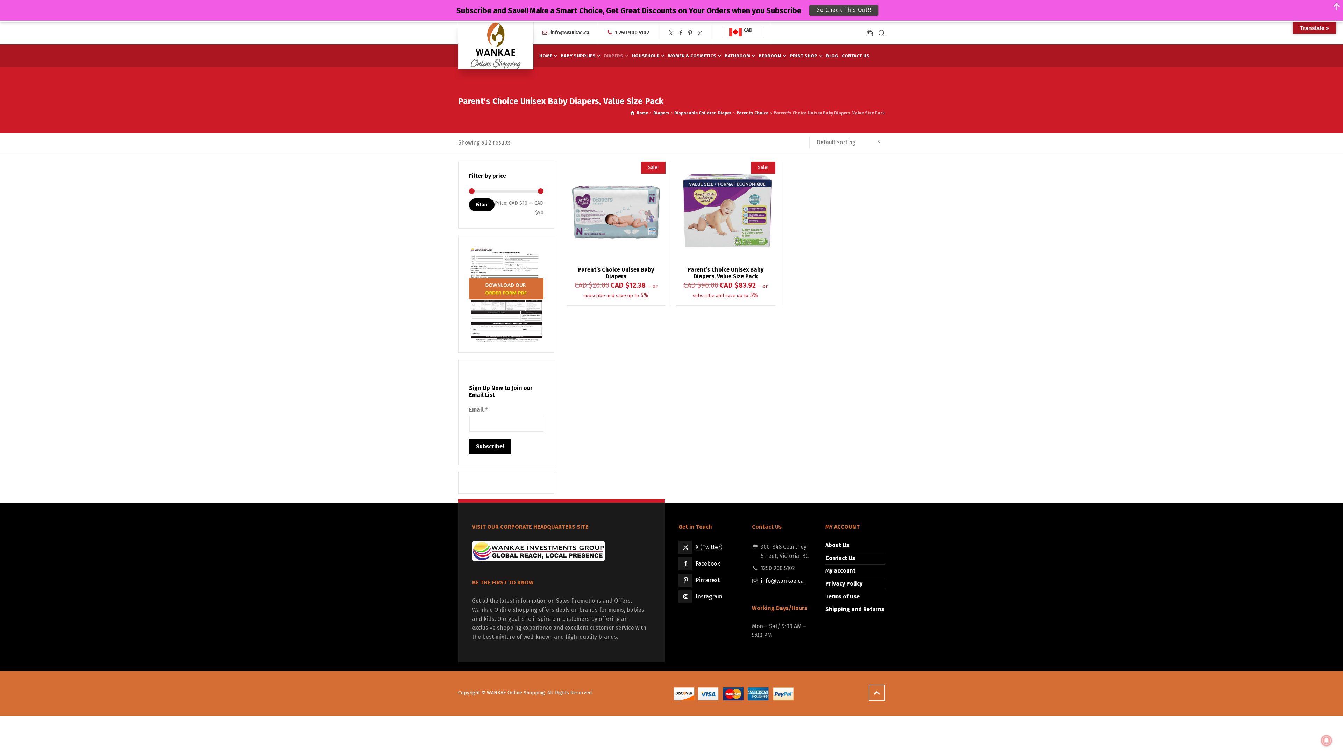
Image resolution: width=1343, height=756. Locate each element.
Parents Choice (752, 113)
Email (478, 409)
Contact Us (840, 558)
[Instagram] (700, 33)
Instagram (709, 596)
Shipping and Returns (854, 609)
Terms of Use (842, 596)
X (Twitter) (709, 547)
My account (840, 570)
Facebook (708, 563)
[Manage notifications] (1326, 740)
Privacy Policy (843, 583)
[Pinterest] (690, 33)
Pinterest (708, 580)
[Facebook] (680, 33)
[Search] (880, 33)
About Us (837, 545)
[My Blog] (495, 45)
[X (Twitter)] (671, 33)
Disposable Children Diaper (702, 113)
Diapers (661, 113)
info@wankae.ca (569, 33)
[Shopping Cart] (870, 33)
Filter (482, 204)
